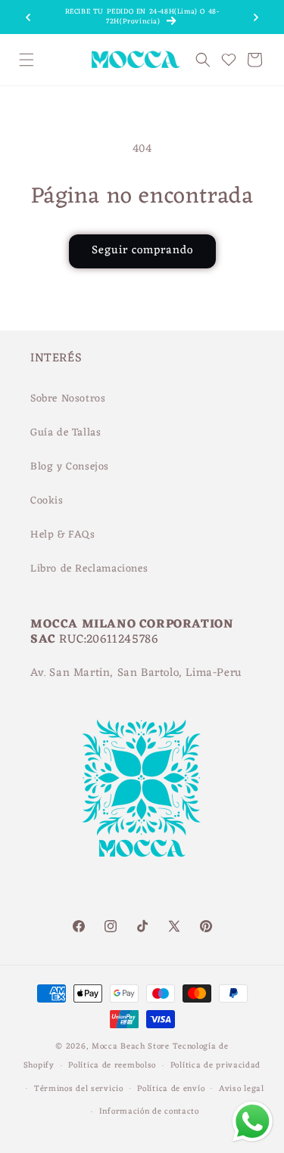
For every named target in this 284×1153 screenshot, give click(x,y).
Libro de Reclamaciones (89, 568)
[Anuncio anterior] (28, 17)
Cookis (47, 500)
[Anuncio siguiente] (256, 17)
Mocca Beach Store (131, 1046)
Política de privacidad (215, 1065)
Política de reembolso (112, 1065)
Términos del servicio (78, 1088)
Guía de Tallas (65, 432)
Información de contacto (149, 1111)
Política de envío (170, 1088)
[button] (26, 60)
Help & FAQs (62, 534)
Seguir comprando (142, 250)
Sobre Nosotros (67, 398)
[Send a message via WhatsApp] (252, 1121)
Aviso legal (241, 1088)
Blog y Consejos (69, 466)
